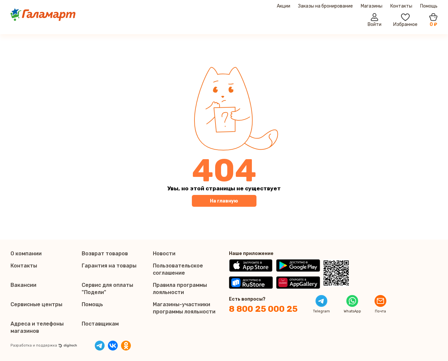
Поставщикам (100, 324)
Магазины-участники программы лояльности (184, 308)
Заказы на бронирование (325, 6)
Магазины (371, 6)
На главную (224, 201)
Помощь (429, 6)
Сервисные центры (36, 304)
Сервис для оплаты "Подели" (107, 288)
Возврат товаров (105, 253)
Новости (164, 253)
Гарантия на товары (109, 266)
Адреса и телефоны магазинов (37, 327)
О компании (26, 253)
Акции (283, 6)
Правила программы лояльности (180, 288)
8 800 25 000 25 (263, 309)
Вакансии (23, 285)
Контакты (401, 6)
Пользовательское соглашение (178, 269)
